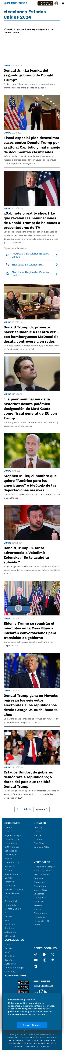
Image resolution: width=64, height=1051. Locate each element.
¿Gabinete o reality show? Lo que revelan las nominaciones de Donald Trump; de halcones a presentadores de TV (32, 220)
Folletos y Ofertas (43, 870)
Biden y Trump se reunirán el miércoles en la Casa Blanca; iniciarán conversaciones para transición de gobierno (30, 630)
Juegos (37, 909)
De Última (9, 956)
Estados (8, 870)
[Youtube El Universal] (36, 961)
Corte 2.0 (9, 831)
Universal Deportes (14, 889)
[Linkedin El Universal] (35, 966)
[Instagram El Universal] (44, 961)
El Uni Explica (11, 847)
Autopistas (10, 932)
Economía (9, 885)
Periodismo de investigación (12, 841)
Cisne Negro (10, 971)
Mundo (7, 65)
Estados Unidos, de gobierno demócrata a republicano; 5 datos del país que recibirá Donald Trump (28, 779)
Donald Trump (11, 862)
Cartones (9, 881)
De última (9, 924)
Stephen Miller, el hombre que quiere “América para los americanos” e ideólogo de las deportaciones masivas (30, 483)
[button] (45, 3)
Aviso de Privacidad (36, 1014)
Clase (7, 944)
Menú (7, 920)
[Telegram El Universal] (35, 954)
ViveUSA (38, 905)
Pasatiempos (40, 913)
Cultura (8, 897)
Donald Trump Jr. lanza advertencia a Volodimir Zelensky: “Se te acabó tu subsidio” (26, 555)
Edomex (38, 827)
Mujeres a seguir (13, 835)
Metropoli (9, 866)
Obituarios (39, 882)
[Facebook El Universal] (44, 954)
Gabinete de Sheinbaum (11, 853)
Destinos (9, 928)
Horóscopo (39, 917)
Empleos (38, 878)
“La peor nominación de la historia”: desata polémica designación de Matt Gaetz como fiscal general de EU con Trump (30, 408)
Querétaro (39, 843)
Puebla (37, 835)
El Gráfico (39, 894)
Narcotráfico (11, 874)
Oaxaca (38, 831)
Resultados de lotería (41, 923)
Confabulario (11, 901)
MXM (7, 912)
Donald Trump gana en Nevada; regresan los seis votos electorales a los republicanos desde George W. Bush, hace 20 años (31, 705)
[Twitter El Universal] (52, 954)
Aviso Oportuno (42, 874)
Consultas (9, 936)
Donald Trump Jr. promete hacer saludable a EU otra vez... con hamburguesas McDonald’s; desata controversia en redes (32, 334)
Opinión (8, 878)
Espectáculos (11, 893)
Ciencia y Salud (12, 909)
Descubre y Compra (44, 866)
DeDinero (39, 901)
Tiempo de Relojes (14, 967)
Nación (8, 827)
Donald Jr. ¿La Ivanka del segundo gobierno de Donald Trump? (28, 75)
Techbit (8, 916)
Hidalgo (38, 839)
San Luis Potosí (42, 847)
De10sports (40, 897)
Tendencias (10, 905)
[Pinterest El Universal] (52, 961)
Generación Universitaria (40, 888)
